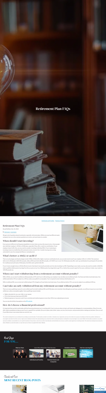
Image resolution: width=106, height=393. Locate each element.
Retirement (7, 232)
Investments (13, 232)
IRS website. (29, 301)
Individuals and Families (48, 221)
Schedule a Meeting (70, 347)
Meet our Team (20, 347)
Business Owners (59, 221)
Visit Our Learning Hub (86, 347)
